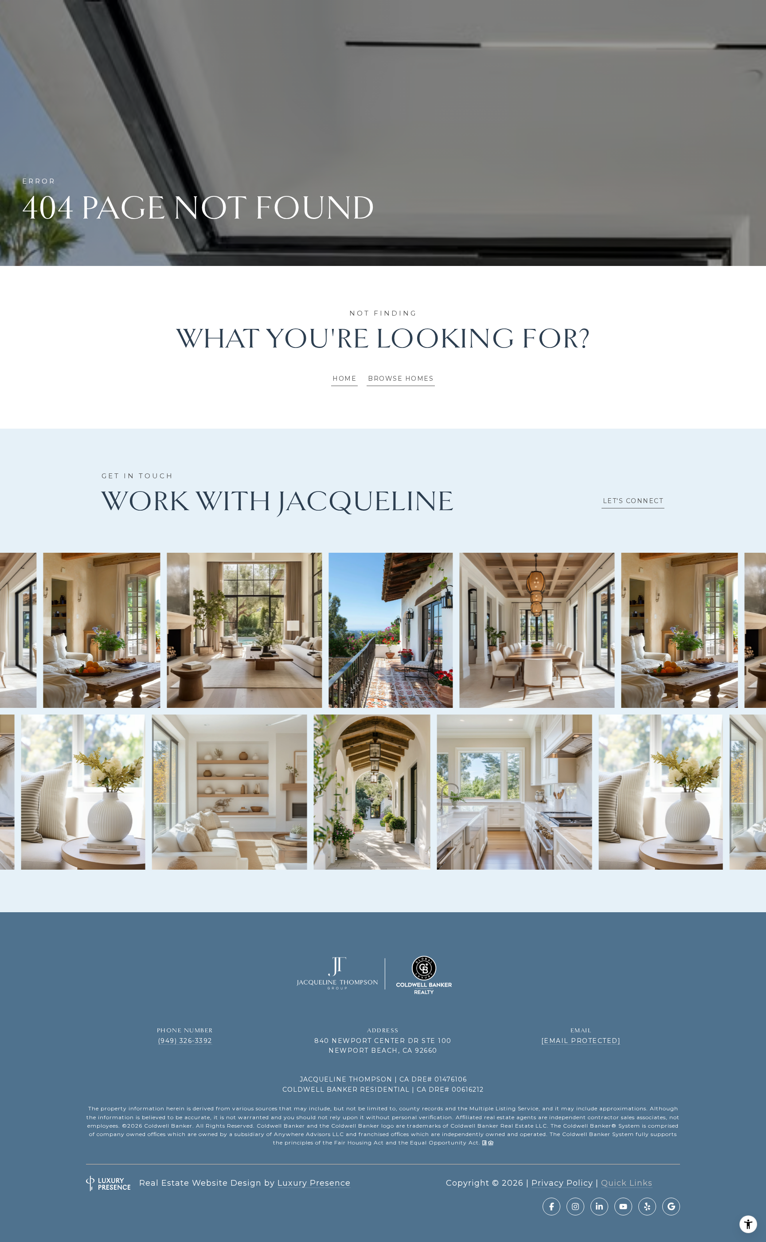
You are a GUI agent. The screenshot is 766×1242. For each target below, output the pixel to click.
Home (344, 379)
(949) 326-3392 (185, 1041)
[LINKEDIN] (599, 1206)
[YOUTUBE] (623, 1206)
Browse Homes (401, 379)
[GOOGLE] (671, 1206)
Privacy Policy (562, 1183)
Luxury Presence (314, 1183)
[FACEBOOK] (551, 1206)
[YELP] (647, 1206)
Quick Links (627, 1183)
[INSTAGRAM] (575, 1206)
